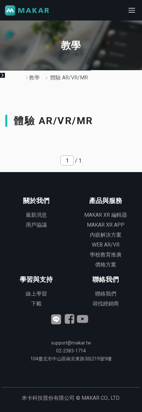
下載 (36, 303)
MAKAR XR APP (105, 225)
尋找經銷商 (105, 303)
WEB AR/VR (106, 245)
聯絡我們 (105, 294)
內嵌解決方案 (106, 235)
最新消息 (36, 215)
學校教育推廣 (106, 255)
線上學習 (36, 294)
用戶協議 (36, 225)
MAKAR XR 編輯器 (105, 215)
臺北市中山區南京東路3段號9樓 (71, 358)
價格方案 (105, 264)
